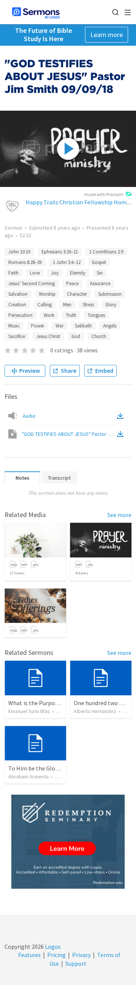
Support (76, 963)
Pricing (56, 955)
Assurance (100, 283)
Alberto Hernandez (95, 711)
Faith (13, 273)
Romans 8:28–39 (25, 262)
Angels (109, 326)
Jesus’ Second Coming (31, 283)
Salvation (18, 294)
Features (29, 955)
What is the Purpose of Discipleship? (55, 703)
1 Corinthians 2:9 (106, 252)
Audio (29, 415)
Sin (100, 273)
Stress (88, 304)
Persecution (20, 315)
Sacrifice (16, 336)
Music (14, 326)
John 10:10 (19, 252)
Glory (110, 304)
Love (35, 273)
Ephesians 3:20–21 (60, 252)
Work (49, 315)
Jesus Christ (48, 336)
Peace (72, 283)
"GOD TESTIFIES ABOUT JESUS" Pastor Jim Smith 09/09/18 (69, 434)
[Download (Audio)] (122, 415)
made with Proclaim (104, 194)
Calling (44, 304)
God (75, 336)
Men (67, 304)
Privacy (81, 955)
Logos (52, 946)
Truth (71, 315)
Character (77, 294)
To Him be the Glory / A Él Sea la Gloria (58, 768)
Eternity (77, 273)
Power (37, 326)
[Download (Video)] (122, 434)
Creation (17, 304)
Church (98, 336)
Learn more (106, 34)
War (59, 326)
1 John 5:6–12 (66, 262)
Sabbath (83, 326)
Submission (110, 294)
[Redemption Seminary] (68, 842)
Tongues (96, 315)
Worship (47, 294)
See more (119, 515)
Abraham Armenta (28, 776)
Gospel (99, 262)
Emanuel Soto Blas (29, 711)
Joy (55, 273)
